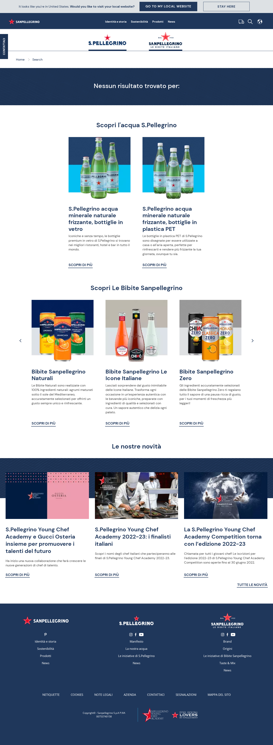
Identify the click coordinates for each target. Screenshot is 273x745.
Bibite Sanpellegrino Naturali (59, 375)
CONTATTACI (4, 46)
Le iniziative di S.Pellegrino (136, 656)
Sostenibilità (139, 21)
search (250, 21)
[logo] (136, 620)
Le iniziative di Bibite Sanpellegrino (227, 656)
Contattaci (155, 695)
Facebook (135, 634)
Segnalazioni (186, 695)
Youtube (141, 634)
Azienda (130, 695)
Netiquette (51, 695)
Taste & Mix (227, 663)
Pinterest (45, 634)
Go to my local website (168, 6)
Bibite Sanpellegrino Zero (206, 375)
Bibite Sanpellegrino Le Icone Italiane (136, 375)
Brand (227, 641)
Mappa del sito (219, 695)
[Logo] (45, 620)
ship (240, 21)
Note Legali (103, 695)
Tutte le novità (252, 585)
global (260, 21)
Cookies (77, 695)
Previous (21, 341)
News (171, 21)
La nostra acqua (136, 649)
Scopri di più (80, 264)
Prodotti (157, 21)
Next (252, 341)
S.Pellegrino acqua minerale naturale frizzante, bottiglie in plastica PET (169, 219)
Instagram (131, 634)
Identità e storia (116, 21)
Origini (227, 649)
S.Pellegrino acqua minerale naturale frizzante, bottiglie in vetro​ (96, 219)
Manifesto (136, 641)
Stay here (226, 6)
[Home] (24, 22)
